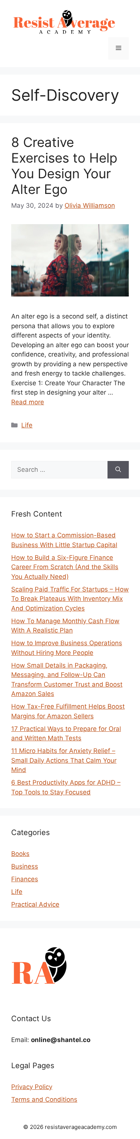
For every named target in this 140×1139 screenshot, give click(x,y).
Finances (24, 879)
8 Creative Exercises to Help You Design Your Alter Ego (64, 165)
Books (20, 853)
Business (24, 866)
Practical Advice (35, 904)
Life (26, 425)
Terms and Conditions (44, 1099)
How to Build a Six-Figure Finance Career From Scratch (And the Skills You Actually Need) (64, 567)
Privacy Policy (31, 1087)
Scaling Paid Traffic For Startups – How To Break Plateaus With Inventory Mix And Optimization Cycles (70, 599)
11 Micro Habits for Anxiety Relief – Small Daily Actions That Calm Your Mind (63, 760)
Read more (27, 402)
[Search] (118, 470)
